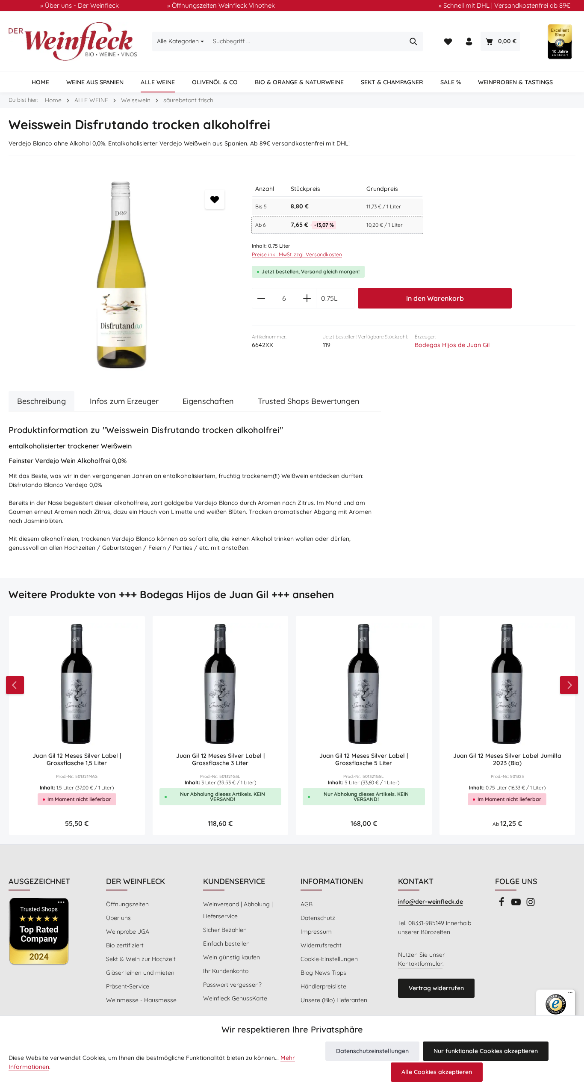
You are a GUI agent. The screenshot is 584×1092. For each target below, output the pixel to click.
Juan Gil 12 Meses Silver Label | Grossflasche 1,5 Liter (76, 759)
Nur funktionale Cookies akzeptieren (486, 1051)
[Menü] (570, 994)
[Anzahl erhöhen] (307, 298)
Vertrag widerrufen (436, 988)
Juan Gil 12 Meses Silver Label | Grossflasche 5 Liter (363, 759)
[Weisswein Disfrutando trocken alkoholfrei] (122, 275)
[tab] (41, 401)
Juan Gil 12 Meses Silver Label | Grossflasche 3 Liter (220, 759)
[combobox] (306, 41)
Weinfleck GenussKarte (235, 998)
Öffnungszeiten (127, 904)
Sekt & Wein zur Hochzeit (141, 959)
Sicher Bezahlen (225, 930)
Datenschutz (318, 918)
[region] (121, 275)
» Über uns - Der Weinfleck (79, 5)
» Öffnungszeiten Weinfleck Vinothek (221, 5)
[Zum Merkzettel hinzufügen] (214, 199)
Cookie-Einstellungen (329, 959)
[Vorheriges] (15, 685)
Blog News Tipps (323, 972)
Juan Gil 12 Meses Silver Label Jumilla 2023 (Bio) (507, 759)
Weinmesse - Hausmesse (141, 1000)
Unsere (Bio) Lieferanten (334, 1000)
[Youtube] (516, 904)
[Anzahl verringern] (261, 298)
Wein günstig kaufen (231, 957)
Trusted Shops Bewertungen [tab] (309, 401)
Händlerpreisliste (323, 986)
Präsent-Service (127, 986)
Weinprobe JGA (127, 931)
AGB (307, 904)
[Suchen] (413, 41)
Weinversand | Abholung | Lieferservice (238, 910)
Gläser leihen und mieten (140, 972)
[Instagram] (530, 904)
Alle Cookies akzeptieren (436, 1072)
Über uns (118, 918)
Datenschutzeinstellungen (372, 1051)
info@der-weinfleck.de (430, 901)
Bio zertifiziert (125, 945)
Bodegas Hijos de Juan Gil (452, 345)
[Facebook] (502, 904)
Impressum (316, 931)
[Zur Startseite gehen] (73, 41)
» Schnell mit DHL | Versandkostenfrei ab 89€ (504, 5)
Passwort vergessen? (232, 984)
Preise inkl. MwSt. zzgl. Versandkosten (297, 254)
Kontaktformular (420, 963)
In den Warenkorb (435, 298)
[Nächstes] (569, 685)
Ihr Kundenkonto (225, 971)
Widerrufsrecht (321, 945)
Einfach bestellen (226, 943)
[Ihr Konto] (469, 41)
